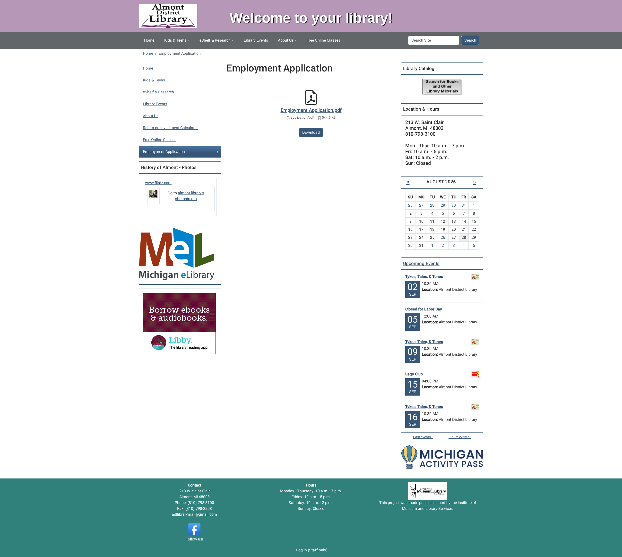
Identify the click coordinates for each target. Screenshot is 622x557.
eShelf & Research (215, 40)
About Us (286, 40)
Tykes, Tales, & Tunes (424, 276)
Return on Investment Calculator (170, 127)
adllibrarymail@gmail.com (194, 514)
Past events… (423, 437)
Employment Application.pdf (311, 110)
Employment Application (164, 151)
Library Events (256, 40)
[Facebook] (194, 528)
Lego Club (414, 374)
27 (421, 205)
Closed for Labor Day (423, 309)
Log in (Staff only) (312, 550)
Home (149, 40)
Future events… (460, 437)
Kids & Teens (175, 40)
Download (311, 132)
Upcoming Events (421, 263)
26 (443, 237)
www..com (158, 182)
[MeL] (176, 253)
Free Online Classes (323, 40)
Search (470, 40)
